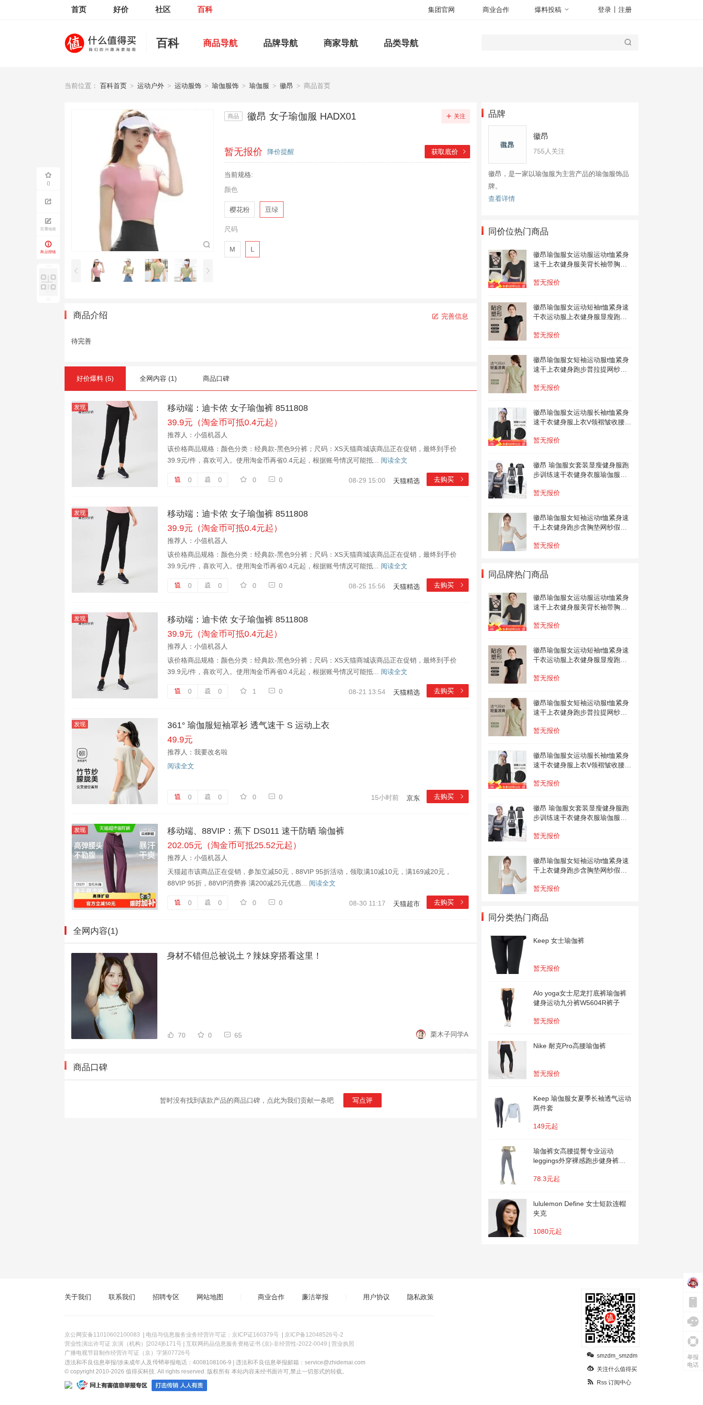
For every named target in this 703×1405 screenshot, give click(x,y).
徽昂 (286, 85)
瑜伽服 (259, 85)
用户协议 (376, 1297)
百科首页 (113, 85)
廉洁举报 (315, 1297)
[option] (100, 270)
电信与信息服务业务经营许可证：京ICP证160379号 (212, 1334)
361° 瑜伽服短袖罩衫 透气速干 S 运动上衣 (248, 725)
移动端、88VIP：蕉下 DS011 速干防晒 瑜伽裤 (255, 831)
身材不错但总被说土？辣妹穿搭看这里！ (244, 956)
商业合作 (496, 9)
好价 (121, 9)
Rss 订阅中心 (614, 1382)
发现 (80, 407)
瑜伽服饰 (225, 85)
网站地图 (210, 1297)
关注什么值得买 (617, 1369)
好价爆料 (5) (95, 378)
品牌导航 (281, 43)
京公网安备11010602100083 (102, 1334)
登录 (604, 9)
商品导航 (220, 43)
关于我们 (78, 1297)
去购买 (449, 479)
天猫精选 (406, 481)
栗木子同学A (449, 1034)
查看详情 (501, 198)
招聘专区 (166, 1297)
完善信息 (454, 316)
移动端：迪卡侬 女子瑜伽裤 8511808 (237, 408)
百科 (205, 9)
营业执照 (342, 1343)
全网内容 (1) (158, 378)
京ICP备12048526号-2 (314, 1334)
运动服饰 (188, 85)
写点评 (362, 1100)
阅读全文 (394, 460)
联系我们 (122, 1297)
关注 (459, 116)
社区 (163, 9)
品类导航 (401, 43)
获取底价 (449, 151)
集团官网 (441, 9)
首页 (79, 9)
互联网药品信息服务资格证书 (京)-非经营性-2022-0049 (256, 1343)
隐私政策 (420, 1297)
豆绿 (271, 209)
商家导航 (341, 43)
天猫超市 (406, 903)
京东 (413, 798)
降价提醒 (280, 151)
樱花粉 (240, 209)
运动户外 (150, 85)
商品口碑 (216, 378)
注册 (625, 9)
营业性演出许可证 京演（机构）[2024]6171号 (123, 1343)
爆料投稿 (548, 9)
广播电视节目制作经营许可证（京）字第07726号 (127, 1353)
